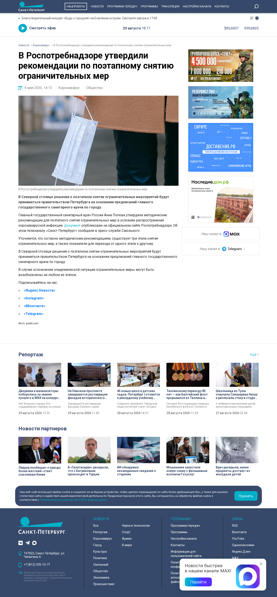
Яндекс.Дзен (241, 551)
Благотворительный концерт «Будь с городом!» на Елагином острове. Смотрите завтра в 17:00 (89, 18)
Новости (97, 6)
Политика (100, 558)
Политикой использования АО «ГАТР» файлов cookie (73, 499)
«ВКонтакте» (34, 306)
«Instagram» (34, 298)
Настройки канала (197, 6)
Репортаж (30, 355)
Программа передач (122, 6)
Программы (149, 6)
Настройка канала (184, 538)
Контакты (222, 6)
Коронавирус (69, 88)
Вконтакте (239, 532)
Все (95, 525)
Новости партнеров (42, 429)
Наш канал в (211, 234)
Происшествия (103, 584)
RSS (235, 525)
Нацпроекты (76, 6)
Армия (127, 538)
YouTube (238, 538)
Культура (100, 551)
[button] (257, 18)
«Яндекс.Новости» (39, 290)
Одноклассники (243, 545)
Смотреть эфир (42, 28)
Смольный (100, 564)
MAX (235, 558)
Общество (94, 88)
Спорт (126, 532)
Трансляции (170, 6)
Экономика (101, 577)
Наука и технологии (136, 525)
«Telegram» (33, 314)
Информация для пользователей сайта (186, 554)
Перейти (198, 582)
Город (97, 545)
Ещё (253, 354)
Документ (72, 225)
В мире (127, 545)
